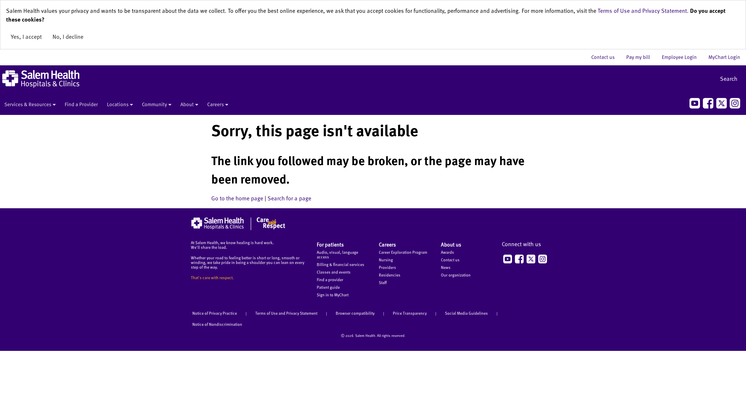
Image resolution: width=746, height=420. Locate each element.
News (446, 267)
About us (451, 244)
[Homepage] (238, 228)
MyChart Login (724, 57)
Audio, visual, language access (337, 254)
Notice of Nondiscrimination (217, 324)
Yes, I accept (26, 36)
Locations (118, 104)
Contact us (605, 57)
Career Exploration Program (403, 252)
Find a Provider (81, 104)
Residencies (389, 275)
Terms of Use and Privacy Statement (642, 10)
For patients (330, 244)
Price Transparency (410, 313)
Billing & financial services (340, 264)
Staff (383, 282)
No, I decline (67, 36)
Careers (215, 104)
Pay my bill (641, 57)
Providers (387, 267)
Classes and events (334, 272)
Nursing (386, 260)
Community (154, 104)
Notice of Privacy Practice (214, 313)
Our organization (456, 275)
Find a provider (330, 279)
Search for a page (289, 198)
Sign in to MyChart (333, 295)
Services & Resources (27, 104)
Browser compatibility (355, 313)
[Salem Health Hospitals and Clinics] (41, 78)
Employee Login (682, 57)
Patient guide (328, 287)
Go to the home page (237, 198)
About (187, 104)
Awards (447, 252)
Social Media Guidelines (466, 313)
